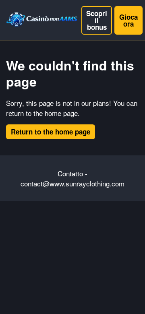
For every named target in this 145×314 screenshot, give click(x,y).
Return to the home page (50, 131)
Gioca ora (128, 20)
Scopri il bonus (96, 20)
